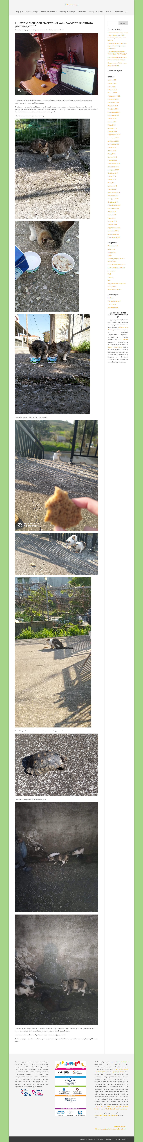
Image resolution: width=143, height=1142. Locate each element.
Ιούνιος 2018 (112, 151)
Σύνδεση (110, 298)
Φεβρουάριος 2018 (114, 163)
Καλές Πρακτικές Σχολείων (23, 30)
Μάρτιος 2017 (112, 189)
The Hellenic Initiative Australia (116, 1109)
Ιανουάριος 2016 (113, 231)
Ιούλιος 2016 (112, 212)
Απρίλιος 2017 (112, 186)
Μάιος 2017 (111, 183)
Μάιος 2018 (111, 154)
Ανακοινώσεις (112, 252)
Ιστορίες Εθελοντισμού (68, 12)
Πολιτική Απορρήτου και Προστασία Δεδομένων (110, 1129)
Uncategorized (113, 246)
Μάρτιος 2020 (112, 93)
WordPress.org (113, 307)
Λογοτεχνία (111, 271)
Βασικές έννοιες (31, 12)
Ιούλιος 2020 (112, 80)
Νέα (107, 12)
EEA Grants (123, 340)
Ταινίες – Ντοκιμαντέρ (114, 289)
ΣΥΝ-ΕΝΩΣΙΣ (99, 1106)
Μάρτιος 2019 (112, 131)
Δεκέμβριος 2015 (113, 234)
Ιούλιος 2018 (112, 147)
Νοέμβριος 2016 (113, 202)
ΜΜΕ (109, 274)
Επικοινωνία (118, 12)
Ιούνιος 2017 (112, 179)
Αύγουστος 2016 (113, 208)
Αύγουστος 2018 (113, 144)
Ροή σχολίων (112, 304)
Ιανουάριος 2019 (113, 138)
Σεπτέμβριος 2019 (114, 112)
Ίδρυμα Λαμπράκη (118, 1072)
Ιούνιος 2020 (112, 83)
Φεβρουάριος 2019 (114, 135)
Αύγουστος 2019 (113, 115)
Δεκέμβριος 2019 (113, 102)
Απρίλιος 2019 (112, 128)
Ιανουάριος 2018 (113, 167)
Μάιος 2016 (111, 218)
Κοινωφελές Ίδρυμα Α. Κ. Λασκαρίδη (106, 1115)
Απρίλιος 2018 (112, 157)
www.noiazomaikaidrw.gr (119, 1062)
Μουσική (110, 277)
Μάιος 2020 (111, 86)
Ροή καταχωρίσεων (114, 301)
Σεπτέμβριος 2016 (114, 205)
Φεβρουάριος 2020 (114, 96)
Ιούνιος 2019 (112, 122)
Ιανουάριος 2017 (113, 196)
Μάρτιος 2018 (112, 160)
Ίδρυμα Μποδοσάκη (115, 347)
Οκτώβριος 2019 (113, 109)
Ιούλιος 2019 (112, 118)
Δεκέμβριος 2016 (113, 199)
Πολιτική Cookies (119, 1127)
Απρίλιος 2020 (112, 90)
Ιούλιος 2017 (112, 176)
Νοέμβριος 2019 (113, 106)
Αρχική (18, 12)
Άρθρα (110, 255)
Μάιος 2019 (111, 125)
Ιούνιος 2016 (112, 215)
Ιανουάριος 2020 (113, 99)
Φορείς (91, 12)
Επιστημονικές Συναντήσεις (117, 264)
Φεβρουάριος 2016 (114, 228)
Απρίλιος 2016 (112, 221)
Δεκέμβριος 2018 (113, 141)
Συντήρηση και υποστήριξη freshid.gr (116, 1139)
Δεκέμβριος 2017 (113, 170)
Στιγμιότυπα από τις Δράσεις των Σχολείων (50, 30)
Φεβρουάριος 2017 (114, 192)
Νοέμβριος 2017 (113, 173)
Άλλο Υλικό (111, 249)
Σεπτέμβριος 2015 (114, 237)
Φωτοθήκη (82, 12)
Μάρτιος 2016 (112, 224)
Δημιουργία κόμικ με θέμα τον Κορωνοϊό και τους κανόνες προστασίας (117, 45)
